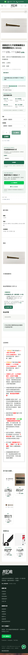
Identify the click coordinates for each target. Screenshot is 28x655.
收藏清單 (4, 619)
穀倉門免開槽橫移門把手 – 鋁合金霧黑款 (8, 550)
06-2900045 (5, 583)
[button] (5, 141)
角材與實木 (4, 596)
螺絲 (5, 199)
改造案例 (4, 609)
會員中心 (4, 616)
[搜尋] (5, 6)
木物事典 (4, 614)
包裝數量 (4, 123)
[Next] (25, 546)
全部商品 (4, 591)
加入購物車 (16, 132)
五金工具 (8, 199)
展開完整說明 (6, 72)
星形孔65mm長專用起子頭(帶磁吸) (20, 490)
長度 (3, 116)
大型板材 (4, 593)
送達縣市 (5, 155)
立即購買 (6, 136)
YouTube (16, 640)
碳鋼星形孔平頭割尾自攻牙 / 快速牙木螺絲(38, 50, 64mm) (8, 516)
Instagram (10, 640)
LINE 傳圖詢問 (14, 182)
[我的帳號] (22, 6)
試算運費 (14, 162)
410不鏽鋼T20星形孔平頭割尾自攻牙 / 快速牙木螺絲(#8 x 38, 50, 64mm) (8, 490)
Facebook (4, 640)
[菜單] (2, 6)
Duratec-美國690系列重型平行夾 (19, 550)
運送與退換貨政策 (13, 86)
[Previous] (3, 546)
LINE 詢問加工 (6, 636)
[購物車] (25, 6)
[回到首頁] (7, 573)
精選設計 (4, 611)
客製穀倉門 (4, 598)
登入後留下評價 (8, 307)
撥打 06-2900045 (14, 186)
